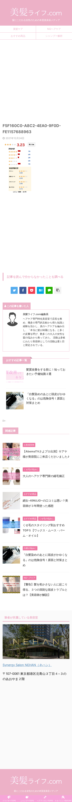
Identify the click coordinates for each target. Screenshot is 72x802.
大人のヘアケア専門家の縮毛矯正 (44, 476)
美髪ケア (18, 28)
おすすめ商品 (18, 35)
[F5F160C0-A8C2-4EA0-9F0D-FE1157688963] (40, 290)
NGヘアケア (54, 28)
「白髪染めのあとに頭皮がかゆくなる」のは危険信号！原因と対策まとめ (45, 398)
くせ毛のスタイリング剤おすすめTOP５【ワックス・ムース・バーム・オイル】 (44, 530)
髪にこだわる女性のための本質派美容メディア (36, 791)
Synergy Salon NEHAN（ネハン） (27, 665)
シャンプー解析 (54, 35)
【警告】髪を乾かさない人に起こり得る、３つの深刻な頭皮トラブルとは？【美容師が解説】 (45, 590)
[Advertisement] (36, 79)
